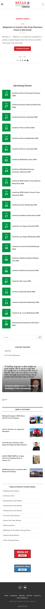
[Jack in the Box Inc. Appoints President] (36, 432)
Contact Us (37, 595)
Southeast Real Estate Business (12, 510)
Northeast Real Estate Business (12, 505)
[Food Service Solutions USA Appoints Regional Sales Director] (36, 446)
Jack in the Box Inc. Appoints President (13, 430)
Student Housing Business (11, 535)
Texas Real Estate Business (11, 515)
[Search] (43, 4)
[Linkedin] (20, 587)
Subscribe (22, 595)
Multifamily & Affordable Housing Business (17, 530)
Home (6, 595)
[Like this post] (17, 60)
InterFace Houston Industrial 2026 (25, 117)
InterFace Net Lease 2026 (21, 281)
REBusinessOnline (9, 525)
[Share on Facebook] (20, 60)
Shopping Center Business (11, 491)
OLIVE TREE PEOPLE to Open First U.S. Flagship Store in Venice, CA (13, 458)
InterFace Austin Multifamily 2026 (24, 205)
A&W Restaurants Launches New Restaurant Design (14, 471)
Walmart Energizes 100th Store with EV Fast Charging (13, 417)
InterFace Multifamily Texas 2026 (24, 159)
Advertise (29, 595)
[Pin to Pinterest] (25, 60)
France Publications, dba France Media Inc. (24, 601)
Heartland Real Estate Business (12, 501)
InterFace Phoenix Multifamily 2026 (25, 138)
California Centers (8, 496)
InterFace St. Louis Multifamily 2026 (25, 313)
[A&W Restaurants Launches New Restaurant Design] (36, 472)
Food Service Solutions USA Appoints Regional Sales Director (14, 444)
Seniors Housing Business (11, 540)
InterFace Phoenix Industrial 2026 (24, 149)
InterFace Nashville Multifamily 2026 (25, 302)
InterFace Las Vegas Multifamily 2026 (26, 237)
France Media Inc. (22, 598)
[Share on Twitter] (22, 60)
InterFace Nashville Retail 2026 (23, 292)
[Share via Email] (27, 60)
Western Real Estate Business (12, 520)
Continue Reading (22, 48)
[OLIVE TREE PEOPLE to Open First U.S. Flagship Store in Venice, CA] (36, 459)
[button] (4, 378)
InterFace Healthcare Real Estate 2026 (26, 215)
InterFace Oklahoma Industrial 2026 (25, 270)
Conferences (13, 595)
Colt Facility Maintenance (12, 355)
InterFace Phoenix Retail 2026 (23, 128)
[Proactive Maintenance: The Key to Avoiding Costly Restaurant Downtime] (22, 378)
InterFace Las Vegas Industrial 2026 (25, 226)
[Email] (25, 587)
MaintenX (8, 351)
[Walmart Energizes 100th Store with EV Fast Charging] (36, 419)
